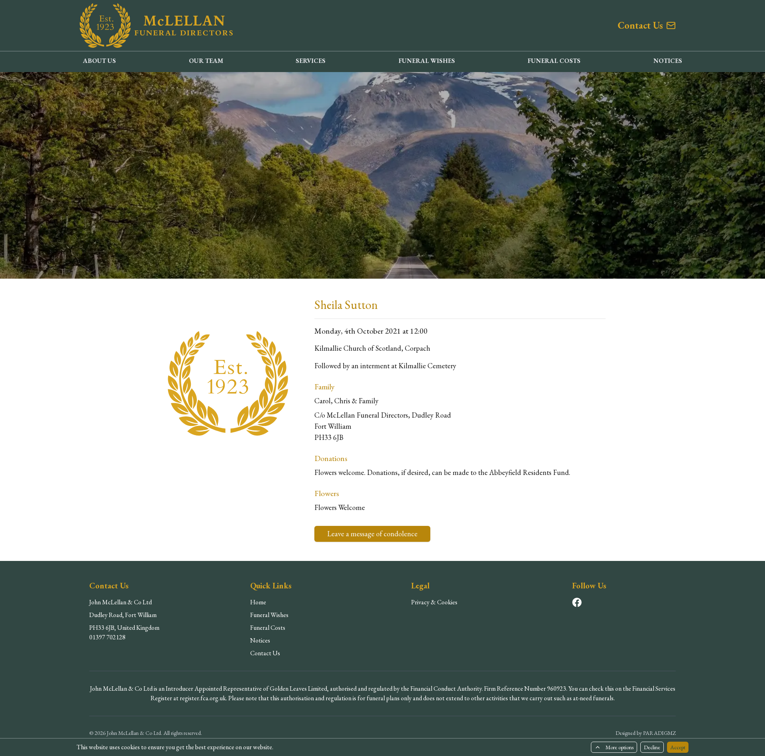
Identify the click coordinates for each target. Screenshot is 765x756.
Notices (260, 640)
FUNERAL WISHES (426, 61)
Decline (652, 747)
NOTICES (667, 61)
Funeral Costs (267, 627)
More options (620, 747)
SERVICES (311, 61)
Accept (677, 747)
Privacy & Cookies (434, 602)
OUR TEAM (206, 61)
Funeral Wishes (269, 615)
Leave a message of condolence (372, 533)
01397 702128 (107, 637)
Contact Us (265, 653)
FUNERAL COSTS (554, 61)
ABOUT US (99, 61)
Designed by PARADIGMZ (646, 732)
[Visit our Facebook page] (577, 602)
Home (258, 602)
